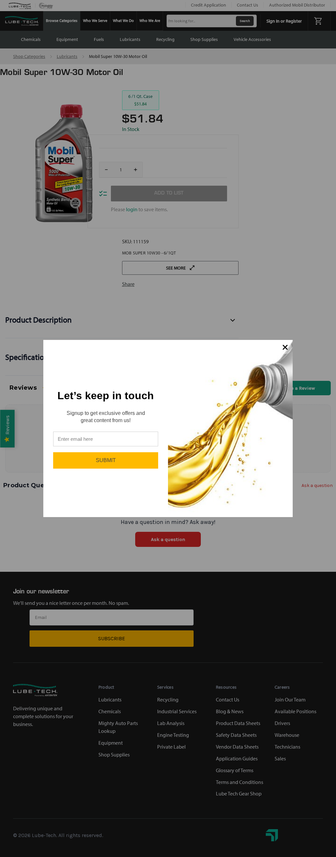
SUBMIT (106, 460)
